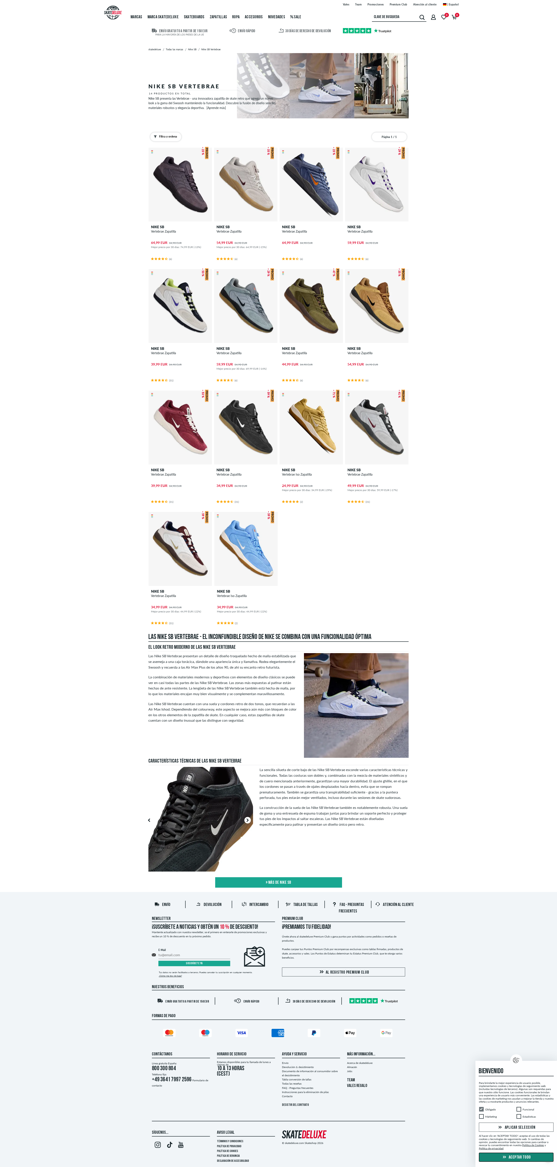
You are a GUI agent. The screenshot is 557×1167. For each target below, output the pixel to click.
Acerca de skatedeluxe (359, 1063)
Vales (346, 4)
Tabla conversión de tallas (296, 1079)
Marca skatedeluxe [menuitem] (163, 17)
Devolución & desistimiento (298, 1067)
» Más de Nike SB (278, 882)
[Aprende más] (216, 108)
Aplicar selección (519, 1127)
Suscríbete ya (194, 963)
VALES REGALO (357, 1086)
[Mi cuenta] (433, 17)
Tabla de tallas (305, 905)
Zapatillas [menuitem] (218, 17)
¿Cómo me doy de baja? (170, 975)
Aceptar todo (519, 1157)
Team (358, 4)
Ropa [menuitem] (236, 17)
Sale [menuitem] (297, 17)
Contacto (287, 1096)
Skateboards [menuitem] (194, 17)
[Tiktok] (169, 1145)
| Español (452, 4)
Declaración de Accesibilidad (233, 1161)
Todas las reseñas (292, 1083)
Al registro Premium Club (347, 972)
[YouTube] (181, 1145)
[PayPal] (315, 1034)
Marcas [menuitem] (136, 17)
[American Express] (278, 1034)
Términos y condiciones (230, 1141)
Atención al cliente (425, 4)
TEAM (351, 1080)
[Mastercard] (170, 1034)
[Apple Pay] (351, 1034)
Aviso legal (226, 1132)
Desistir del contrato (295, 1105)
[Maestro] (206, 1034)
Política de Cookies (227, 1151)
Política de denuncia (228, 1156)
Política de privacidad (229, 1146)
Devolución (212, 905)
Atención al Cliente (398, 905)
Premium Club (398, 4)
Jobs (349, 1071)
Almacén (352, 1067)
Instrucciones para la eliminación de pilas (305, 1092)
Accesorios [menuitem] (254, 17)
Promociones (375, 4)
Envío (166, 905)
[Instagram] (157, 1145)
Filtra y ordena (168, 136)
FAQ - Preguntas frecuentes (297, 1088)
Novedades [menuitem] (276, 17)
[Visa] (242, 1034)
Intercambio (258, 905)
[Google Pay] (387, 1034)
